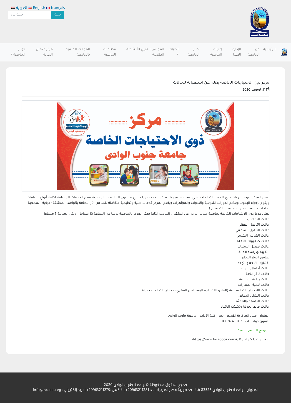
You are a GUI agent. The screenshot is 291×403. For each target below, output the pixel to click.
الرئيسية (269, 49)
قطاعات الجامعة (109, 52)
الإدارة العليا (236, 52)
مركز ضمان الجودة (44, 52)
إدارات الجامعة (216, 52)
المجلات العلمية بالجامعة (78, 52)
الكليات (174, 49)
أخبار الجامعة (194, 52)
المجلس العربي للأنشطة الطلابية (145, 52)
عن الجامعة (254, 52)
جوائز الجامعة (19, 52)
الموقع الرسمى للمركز (252, 331)
